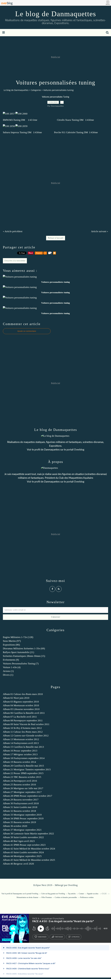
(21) (18, 652)
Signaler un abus (93, 894)
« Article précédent (12, 231)
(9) (11, 659)
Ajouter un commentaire (26, 331)
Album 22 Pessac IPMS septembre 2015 (23, 773)
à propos (75, 937)
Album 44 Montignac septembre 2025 (22, 856)
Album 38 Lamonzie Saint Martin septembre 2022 (28, 833)
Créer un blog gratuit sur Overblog (53, 894)
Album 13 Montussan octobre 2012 (21, 739)
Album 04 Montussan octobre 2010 (21, 705)
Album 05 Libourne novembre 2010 (21, 709)
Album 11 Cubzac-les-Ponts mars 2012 (23, 731)
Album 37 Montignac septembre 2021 (22, 829)
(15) (24, 656)
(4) (12, 667)
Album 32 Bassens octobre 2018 (19, 811)
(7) (21, 663)
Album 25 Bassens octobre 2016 (19, 784)
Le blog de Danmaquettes (55, 14)
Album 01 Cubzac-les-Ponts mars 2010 (23, 694)
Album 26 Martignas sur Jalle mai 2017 (23, 788)
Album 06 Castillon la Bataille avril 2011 (24, 713)
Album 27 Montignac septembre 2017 (22, 792)
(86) (11, 644)
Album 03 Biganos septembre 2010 (21, 701)
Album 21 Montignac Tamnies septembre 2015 (27, 769)
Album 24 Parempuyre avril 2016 (20, 780)
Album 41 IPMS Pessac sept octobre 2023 (24, 844)
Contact (81, 894)
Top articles (72, 894)
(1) (8, 671)
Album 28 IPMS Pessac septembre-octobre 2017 (27, 796)
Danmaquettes (52, 449)
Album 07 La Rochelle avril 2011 (20, 716)
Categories (36, 90)
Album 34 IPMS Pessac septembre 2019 (23, 818)
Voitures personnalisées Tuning (55, 97)
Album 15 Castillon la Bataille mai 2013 (23, 747)
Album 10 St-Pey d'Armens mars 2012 (22, 728)
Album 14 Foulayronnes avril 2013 (21, 743)
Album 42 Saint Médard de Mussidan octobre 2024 (29, 848)
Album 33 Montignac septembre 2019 (22, 814)
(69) (24, 648)
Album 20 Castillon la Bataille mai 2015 (23, 765)
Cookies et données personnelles (66, 897)
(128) (18, 637)
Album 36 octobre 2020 (15, 826)
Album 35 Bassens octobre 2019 (19, 822)
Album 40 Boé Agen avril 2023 (19, 841)
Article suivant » (99, 231)
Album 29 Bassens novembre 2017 (20, 799)
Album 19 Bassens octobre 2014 (19, 762)
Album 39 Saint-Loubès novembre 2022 (23, 837)
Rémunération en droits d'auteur (27, 897)
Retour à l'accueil (55, 238)
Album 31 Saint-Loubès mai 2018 (20, 807)
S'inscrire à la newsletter (14, 261)
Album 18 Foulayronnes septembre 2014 (24, 758)
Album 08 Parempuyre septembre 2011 (23, 720)
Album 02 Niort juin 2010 (16, 698)
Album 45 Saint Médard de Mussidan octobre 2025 (29, 860)
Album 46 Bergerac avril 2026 (18, 863)
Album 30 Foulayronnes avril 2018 (21, 803)
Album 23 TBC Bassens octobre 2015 (22, 777)
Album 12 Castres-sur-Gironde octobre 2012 (26, 735)
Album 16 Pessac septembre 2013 (20, 750)
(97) (12, 641)
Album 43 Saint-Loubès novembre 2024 (23, 852)
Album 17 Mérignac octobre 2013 (20, 754)
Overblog (73, 885)
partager (59, 937)
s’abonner (42, 937)
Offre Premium (46, 897)
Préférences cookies (87, 897)
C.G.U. (104, 894)
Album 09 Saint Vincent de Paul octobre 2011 (26, 724)
